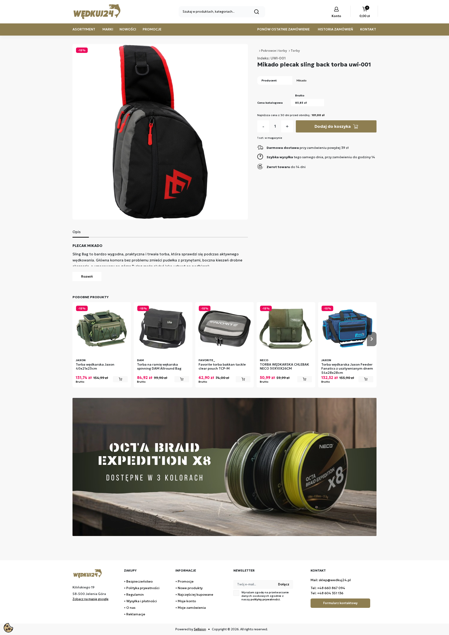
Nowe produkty (190, 588)
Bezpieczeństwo (139, 581)
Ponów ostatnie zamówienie (283, 29)
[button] (365, 12)
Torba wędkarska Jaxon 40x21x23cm (95, 367)
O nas (130, 608)
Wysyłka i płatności (141, 601)
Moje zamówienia (192, 608)
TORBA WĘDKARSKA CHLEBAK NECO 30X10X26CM (284, 367)
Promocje (152, 29)
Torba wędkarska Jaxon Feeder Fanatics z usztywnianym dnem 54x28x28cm (347, 369)
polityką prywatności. (265, 599)
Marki (107, 29)
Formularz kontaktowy (340, 603)
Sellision (200, 629)
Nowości (127, 29)
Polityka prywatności (142, 588)
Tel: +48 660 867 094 (328, 588)
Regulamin (135, 594)
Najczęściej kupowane (195, 594)
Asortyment (83, 29)
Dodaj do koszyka (332, 126)
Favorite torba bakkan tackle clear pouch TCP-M (222, 367)
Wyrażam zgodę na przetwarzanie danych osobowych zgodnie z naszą (265, 596)
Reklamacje (135, 614)
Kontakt (368, 29)
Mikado (302, 80)
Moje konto (187, 601)
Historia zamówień (335, 29)
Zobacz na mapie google (90, 599)
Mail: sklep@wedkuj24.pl (331, 580)
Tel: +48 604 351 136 (327, 593)
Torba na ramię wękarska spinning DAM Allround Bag (159, 367)
